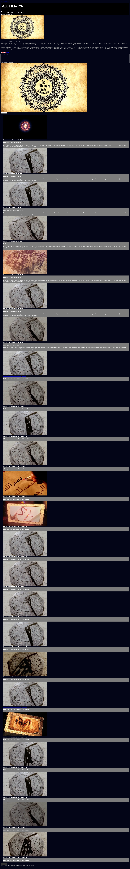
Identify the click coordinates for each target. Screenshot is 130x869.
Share (7, 52)
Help (14, 12)
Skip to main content (5, 1)
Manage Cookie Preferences (23, 865)
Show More (4, 864)
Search (6, 12)
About (9, 12)
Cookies (13, 865)
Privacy (9, 865)
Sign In (10, 14)
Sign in (25, 12)
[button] (1, 11)
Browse (2, 12)
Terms (5, 865)
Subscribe (3, 52)
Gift (12, 12)
